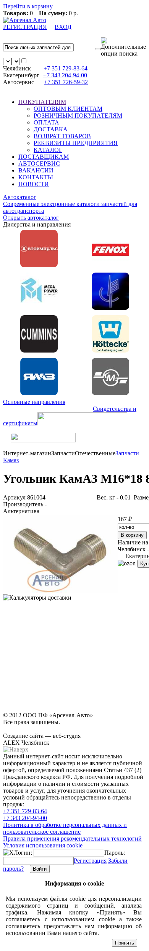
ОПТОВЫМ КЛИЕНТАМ (68, 108)
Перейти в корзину (28, 6)
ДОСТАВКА (51, 129)
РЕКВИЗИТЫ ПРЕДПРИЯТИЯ (76, 143)
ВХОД (63, 27)
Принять (124, 943)
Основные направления (34, 402)
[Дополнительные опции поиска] (123, 47)
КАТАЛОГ (48, 150)
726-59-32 (66, 82)
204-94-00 (65, 75)
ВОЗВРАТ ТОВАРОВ (62, 136)
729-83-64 (65, 68)
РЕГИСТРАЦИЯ (25, 27)
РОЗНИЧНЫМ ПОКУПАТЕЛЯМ (78, 115)
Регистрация (90, 860)
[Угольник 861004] (60, 590)
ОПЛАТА (46, 122)
